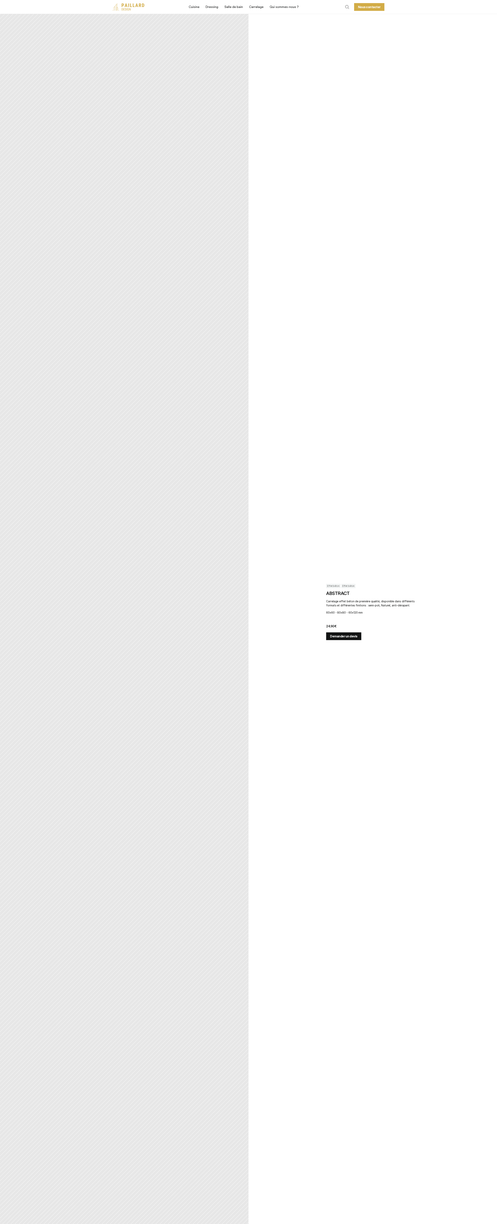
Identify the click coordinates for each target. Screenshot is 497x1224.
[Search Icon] (347, 7)
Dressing (212, 7)
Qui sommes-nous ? (284, 7)
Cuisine (194, 7)
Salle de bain (233, 7)
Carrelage (256, 7)
